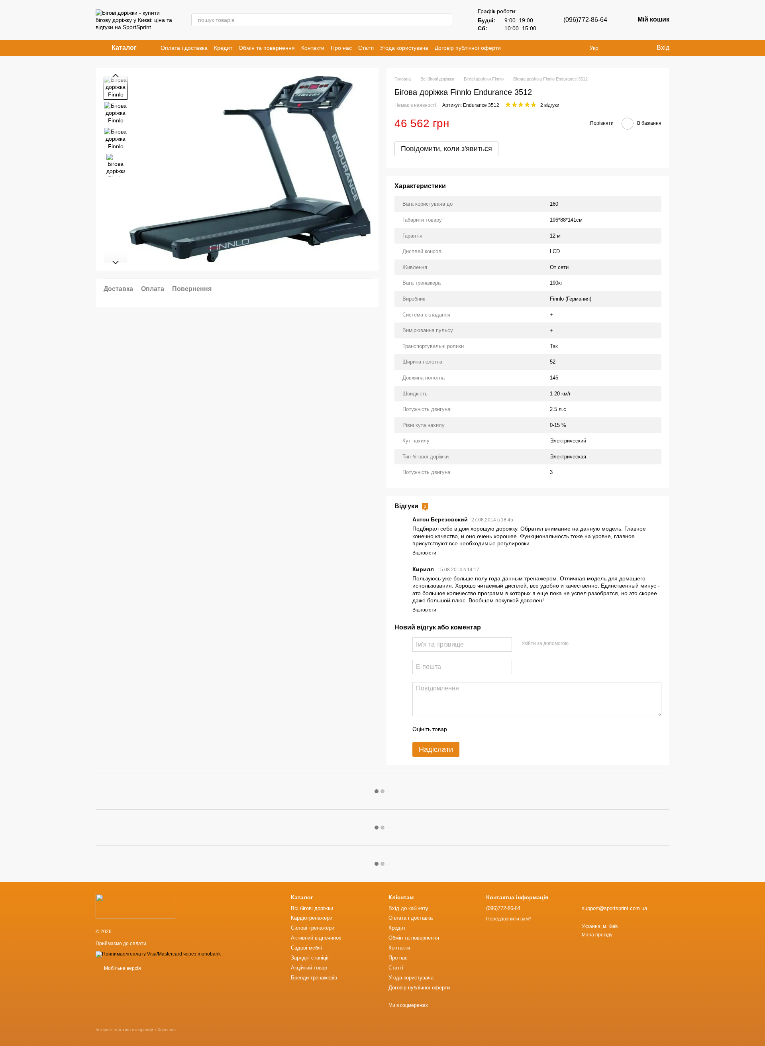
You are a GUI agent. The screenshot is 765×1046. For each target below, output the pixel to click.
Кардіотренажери (311, 918)
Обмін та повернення (267, 48)
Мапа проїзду (597, 935)
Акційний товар (309, 968)
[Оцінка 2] (473, 729)
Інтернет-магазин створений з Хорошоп (136, 1029)
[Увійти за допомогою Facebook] (577, 643)
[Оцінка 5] (511, 729)
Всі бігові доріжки (312, 908)
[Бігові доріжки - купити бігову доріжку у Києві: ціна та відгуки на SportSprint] (135, 906)
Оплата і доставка (184, 48)
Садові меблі (306, 948)
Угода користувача (404, 48)
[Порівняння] (618, 48)
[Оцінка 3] (485, 729)
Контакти (312, 48)
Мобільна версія (122, 968)
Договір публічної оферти (468, 48)
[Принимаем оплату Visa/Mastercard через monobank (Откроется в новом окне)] (158, 954)
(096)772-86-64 (585, 19)
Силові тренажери (312, 928)
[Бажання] (634, 48)
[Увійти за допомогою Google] (590, 643)
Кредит (223, 48)
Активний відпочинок (316, 938)
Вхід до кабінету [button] (408, 908)
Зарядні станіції (310, 958)
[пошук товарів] (445, 20)
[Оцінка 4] (498, 729)
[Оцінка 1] (460, 729)
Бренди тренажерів (314, 978)
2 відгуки (549, 105)
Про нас (341, 48)
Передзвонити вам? (509, 919)
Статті (366, 48)
